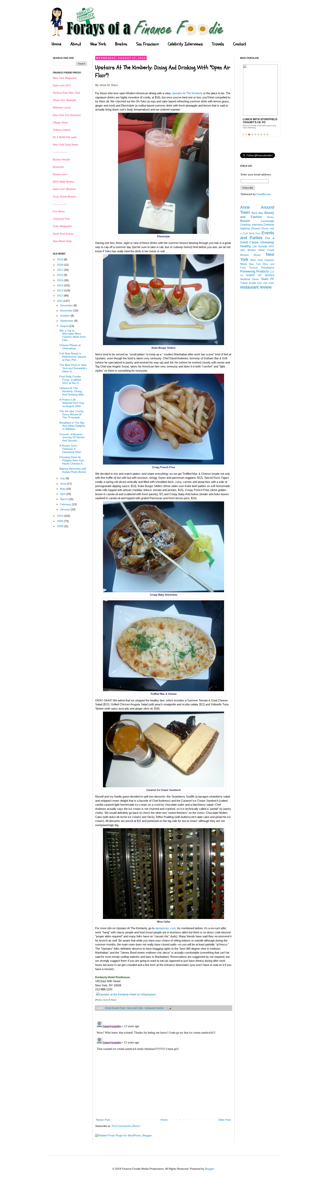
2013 (60, 290)
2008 (60, 526)
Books (270, 217)
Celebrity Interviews (185, 44)
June (63, 483)
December (66, 305)
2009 (60, 521)
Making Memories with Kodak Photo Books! (72, 470)
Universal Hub (61, 218)
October (65, 315)
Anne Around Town (115, 1008)
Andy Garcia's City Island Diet (256, 121)
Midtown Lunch (62, 107)
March (64, 499)
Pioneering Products (254, 271)
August (64, 326)
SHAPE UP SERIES (260, 275)
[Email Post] (169, 1008)
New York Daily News (65, 144)
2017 (60, 269)
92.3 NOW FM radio (65, 137)
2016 (60, 274)
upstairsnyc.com (165, 928)
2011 (60, 300)
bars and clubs (135, 1008)
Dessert (255, 228)
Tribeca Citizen (62, 129)
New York (98, 44)
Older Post (224, 1119)
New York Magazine (65, 77)
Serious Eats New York (66, 92)
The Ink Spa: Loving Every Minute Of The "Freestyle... (71, 414)
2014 (60, 285)
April (63, 493)
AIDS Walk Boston (63, 181)
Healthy (245, 246)
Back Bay (257, 212)
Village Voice (60, 122)
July (63, 478)
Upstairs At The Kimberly (187, 93)
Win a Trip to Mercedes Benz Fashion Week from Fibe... (72, 335)
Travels (218, 44)
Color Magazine (62, 226)
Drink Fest (255, 233)
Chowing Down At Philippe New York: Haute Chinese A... (72, 460)
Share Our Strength (64, 100)
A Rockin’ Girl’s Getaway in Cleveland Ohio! (70, 449)
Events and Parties (257, 235)
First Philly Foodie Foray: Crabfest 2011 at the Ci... (70, 379)
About (75, 44)
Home (56, 44)
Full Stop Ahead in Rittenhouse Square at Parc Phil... (72, 356)
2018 (60, 264)
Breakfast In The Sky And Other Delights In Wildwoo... (72, 426)
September (67, 320)
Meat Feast (266, 249)
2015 (60, 280)
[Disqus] (163, 1067)
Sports (255, 279)
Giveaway (267, 242)
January (65, 509)
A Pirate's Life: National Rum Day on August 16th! (71, 403)
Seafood (245, 279)
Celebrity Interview (251, 224)
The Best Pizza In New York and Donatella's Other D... (73, 368)
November (66, 310)
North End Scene (63, 233)
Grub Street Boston (64, 196)
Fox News (59, 211)
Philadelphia (267, 267)
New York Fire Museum (67, 115)
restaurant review (154, 1008)
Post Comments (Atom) (126, 1125)
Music (257, 254)
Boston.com (60, 174)
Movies (244, 254)
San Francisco (147, 44)
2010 (60, 515)
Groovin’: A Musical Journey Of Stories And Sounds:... (72, 437)
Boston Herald (61, 159)
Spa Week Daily (62, 241)
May (63, 488)
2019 (60, 259)
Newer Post (103, 1119)
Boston (121, 44)
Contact (239, 44)
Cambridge (267, 221)
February (66, 504)
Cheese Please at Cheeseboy (70, 347)
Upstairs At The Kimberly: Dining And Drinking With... (72, 391)
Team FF (267, 279)
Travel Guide (248, 282)
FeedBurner (263, 194)
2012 (60, 295)
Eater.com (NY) (62, 85)
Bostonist (58, 166)
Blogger (209, 1168)
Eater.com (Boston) (64, 189)
